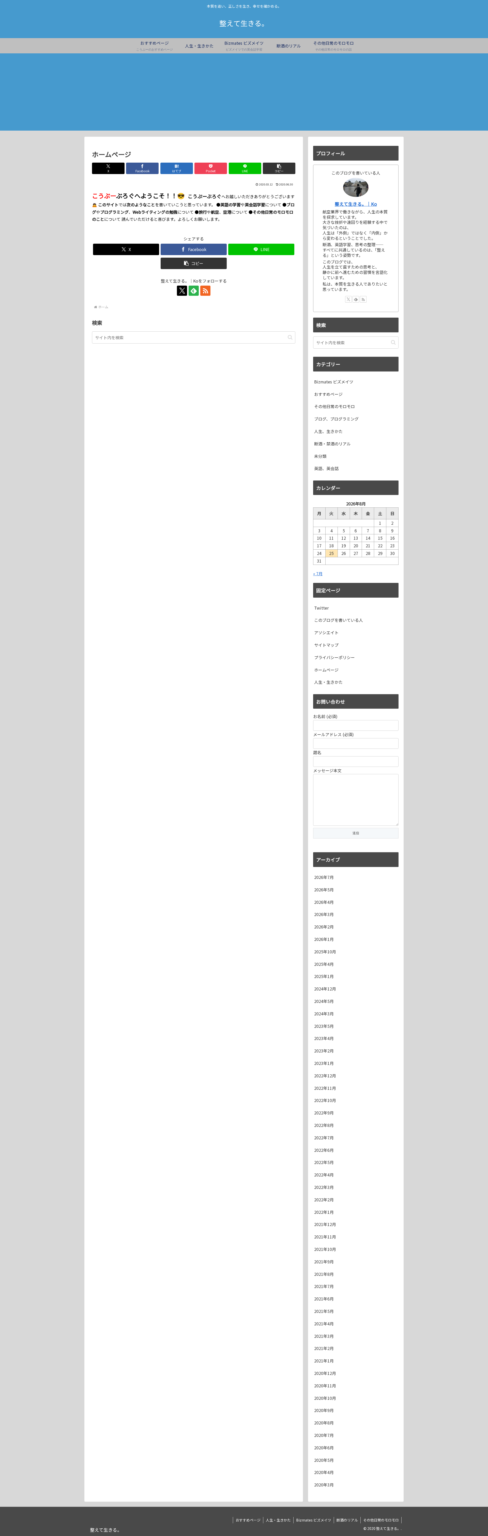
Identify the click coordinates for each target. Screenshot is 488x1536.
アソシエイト (326, 632)
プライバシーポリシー (334, 657)
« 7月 (318, 573)
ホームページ (326, 670)
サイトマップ (326, 645)
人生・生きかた (328, 682)
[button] (279, 168)
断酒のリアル (347, 1520)
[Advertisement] (244, 95)
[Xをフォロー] (182, 291)
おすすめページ (248, 1520)
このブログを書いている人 (338, 620)
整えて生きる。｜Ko (356, 204)
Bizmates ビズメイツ (313, 1520)
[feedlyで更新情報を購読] (194, 291)
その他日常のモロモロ (381, 1520)
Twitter (321, 608)
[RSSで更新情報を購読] (205, 291)
